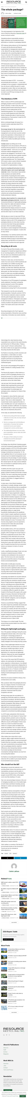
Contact (5, 1067)
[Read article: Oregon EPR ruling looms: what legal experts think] (23, 916)
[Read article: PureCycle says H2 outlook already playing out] (4, 988)
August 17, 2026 (15, 917)
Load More (14, 922)
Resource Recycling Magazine (10, 6)
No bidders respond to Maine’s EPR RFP (17, 955)
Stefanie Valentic (5, 885)
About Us (5, 1047)
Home (2, 6)
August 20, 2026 (15, 892)
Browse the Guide (8, 939)
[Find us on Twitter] (9, 1035)
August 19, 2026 (15, 898)
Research (15, 853)
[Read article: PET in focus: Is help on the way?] (4, 1008)
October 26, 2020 (17, 13)
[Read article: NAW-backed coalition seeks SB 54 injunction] (23, 884)
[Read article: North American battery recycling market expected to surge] (23, 910)
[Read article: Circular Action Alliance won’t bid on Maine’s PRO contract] (23, 897)
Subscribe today (20, 33)
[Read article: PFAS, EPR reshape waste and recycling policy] (23, 903)
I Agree (22, 1096)
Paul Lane (4, 911)
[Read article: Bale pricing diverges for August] (4, 982)
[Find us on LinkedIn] (3, 1035)
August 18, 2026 (12, 983)
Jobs (4, 1065)
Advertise (5, 1063)
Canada (6, 853)
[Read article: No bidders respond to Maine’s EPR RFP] (23, 890)
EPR (10, 853)
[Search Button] (26, 2)
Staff (4, 1050)
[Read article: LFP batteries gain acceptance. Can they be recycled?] (4, 1001)
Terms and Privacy (8, 1070)
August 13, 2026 (12, 990)
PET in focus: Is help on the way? (15, 1006)
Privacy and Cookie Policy (12, 1096)
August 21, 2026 (15, 885)
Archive (5, 1052)
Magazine (6, 1054)
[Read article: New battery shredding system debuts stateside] (4, 963)
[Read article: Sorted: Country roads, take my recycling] (4, 995)
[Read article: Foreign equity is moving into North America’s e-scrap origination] (4, 976)
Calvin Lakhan (8, 13)
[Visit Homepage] (14, 2)
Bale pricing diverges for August (15, 981)
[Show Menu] (2, 2)
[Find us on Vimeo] (6, 1035)
